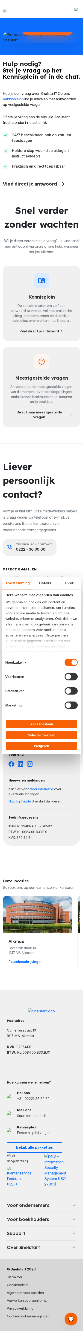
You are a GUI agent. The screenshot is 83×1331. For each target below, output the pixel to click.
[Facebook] (11, 764)
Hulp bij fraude (20, 801)
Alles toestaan (41, 724)
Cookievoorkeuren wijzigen (28, 1316)
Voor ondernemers (28, 1205)
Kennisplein (12, 99)
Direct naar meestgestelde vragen (45, 414)
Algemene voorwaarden (25, 1293)
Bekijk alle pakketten (34, 1147)
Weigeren (41, 746)
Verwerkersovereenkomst (27, 1300)
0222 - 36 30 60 (30, 549)
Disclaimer (14, 1277)
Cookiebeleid (17, 1285)
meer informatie (41, 789)
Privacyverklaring (20, 1308)
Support (16, 1233)
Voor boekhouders (28, 1219)
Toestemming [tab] (17, 583)
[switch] (71, 676)
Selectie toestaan (41, 735)
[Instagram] (30, 764)
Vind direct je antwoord (34, 184)
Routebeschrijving (25, 962)
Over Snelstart (23, 1247)
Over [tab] (69, 583)
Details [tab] (45, 583)
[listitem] (41, 1096)
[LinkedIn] (20, 764)
